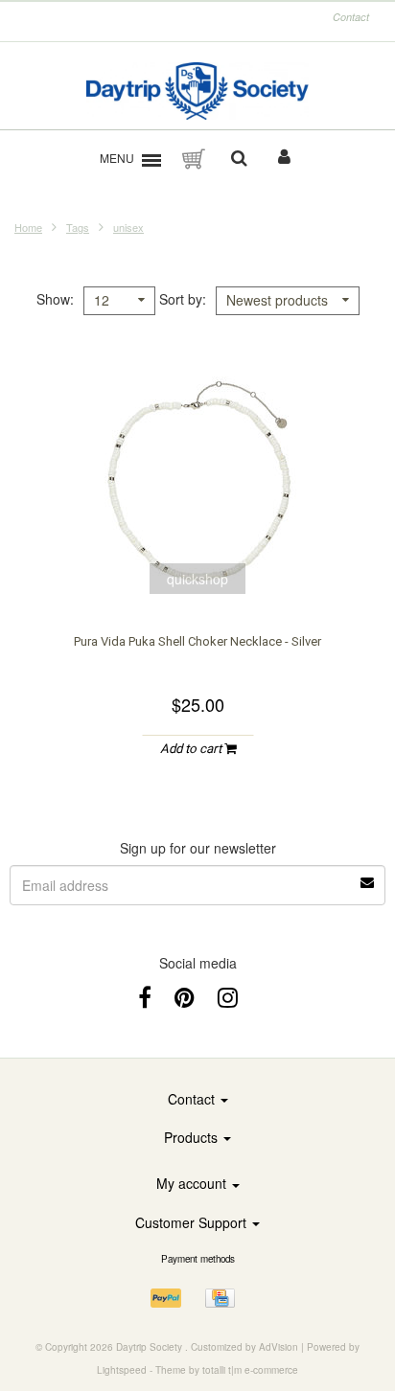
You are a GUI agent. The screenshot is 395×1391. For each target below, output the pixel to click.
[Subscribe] (368, 875)
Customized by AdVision (244, 1347)
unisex (128, 227)
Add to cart (192, 748)
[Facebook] (144, 996)
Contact (351, 17)
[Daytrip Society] (198, 91)
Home (28, 227)
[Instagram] (228, 996)
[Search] (239, 159)
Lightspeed (122, 1370)
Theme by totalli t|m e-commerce (226, 1370)
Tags (77, 227)
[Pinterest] (184, 996)
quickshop (197, 578)
